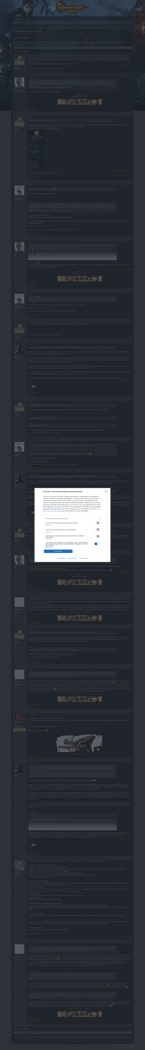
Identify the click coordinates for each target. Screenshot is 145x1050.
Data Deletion (61, 558)
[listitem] (72, 518)
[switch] (97, 523)
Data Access (72, 558)
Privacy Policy (83, 558)
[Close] (107, 492)
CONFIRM (58, 551)
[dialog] (72, 525)
